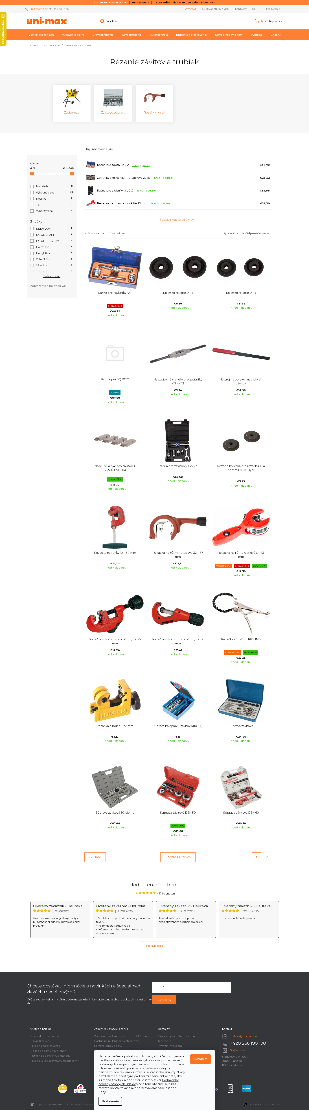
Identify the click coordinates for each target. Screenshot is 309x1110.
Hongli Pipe (54, 253)
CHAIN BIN (54, 259)
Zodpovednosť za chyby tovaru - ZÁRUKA (120, 1036)
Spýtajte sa (237, 1050)
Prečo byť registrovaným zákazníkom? (54, 1060)
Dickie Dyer (54, 228)
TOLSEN (54, 271)
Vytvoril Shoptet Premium (264, 1104)
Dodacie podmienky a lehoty (48, 1050)
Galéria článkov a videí (215, 9)
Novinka (54, 198)
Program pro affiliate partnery (176, 1036)
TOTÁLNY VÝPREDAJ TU (110, 2)
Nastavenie (110, 1101)
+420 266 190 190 (38, 9)
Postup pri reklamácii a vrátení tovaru (117, 1040)
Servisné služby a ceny (108, 1045)
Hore (97, 857)
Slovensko (164, 1040)
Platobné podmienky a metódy (50, 1055)
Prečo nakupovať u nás (45, 1045)
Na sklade (54, 186)
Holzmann (54, 247)
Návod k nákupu (40, 1040)
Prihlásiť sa (164, 1000)
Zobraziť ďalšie (155, 945)
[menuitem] (41, 34)
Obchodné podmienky (44, 1036)
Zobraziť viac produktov (176, 219)
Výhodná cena (54, 192)
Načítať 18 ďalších (178, 857)
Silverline (54, 265)
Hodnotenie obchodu (154, 885)
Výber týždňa (54, 211)
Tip (54, 204)
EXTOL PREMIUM (54, 241)
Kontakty (241, 9)
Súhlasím (200, 1059)
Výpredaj (190, 9)
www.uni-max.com (170, 1045)
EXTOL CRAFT (54, 234)
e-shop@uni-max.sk (243, 1036)
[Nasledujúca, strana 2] (256, 857)
